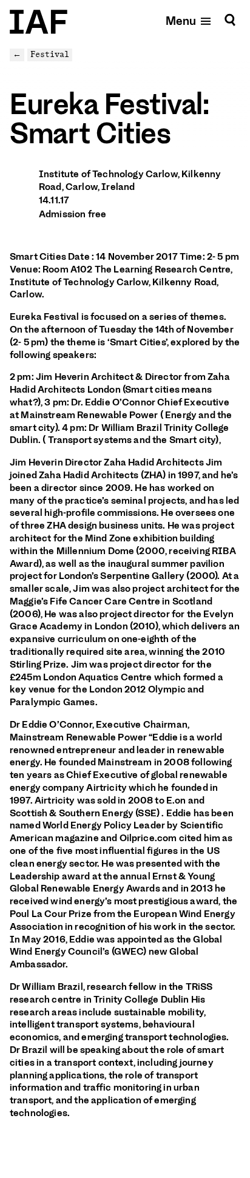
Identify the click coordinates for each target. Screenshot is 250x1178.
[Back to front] (38, 22)
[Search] (230, 20)
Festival (49, 54)
